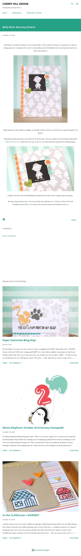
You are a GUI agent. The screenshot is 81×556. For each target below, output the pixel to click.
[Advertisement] (40, 258)
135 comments (15, 538)
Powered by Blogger (41, 550)
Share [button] (73, 220)
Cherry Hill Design (15, 3)
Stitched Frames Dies (13, 142)
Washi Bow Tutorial (34, 13)
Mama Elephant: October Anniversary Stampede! (33, 427)
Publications (16, 13)
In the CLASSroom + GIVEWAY (21, 515)
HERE (68, 201)
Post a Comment (9, 236)
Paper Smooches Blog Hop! (19, 340)
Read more (74, 363)
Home (5, 13)
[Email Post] (4, 220)
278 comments (15, 450)
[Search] (72, 4)
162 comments (15, 363)
